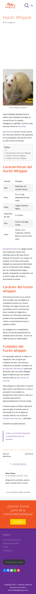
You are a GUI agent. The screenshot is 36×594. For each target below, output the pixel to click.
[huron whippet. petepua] (18, 87)
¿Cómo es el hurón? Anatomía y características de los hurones (18, 436)
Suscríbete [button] (18, 522)
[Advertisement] (18, 46)
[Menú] (32, 5)
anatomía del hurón (13, 249)
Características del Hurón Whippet (18, 153)
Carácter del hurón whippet (16, 156)
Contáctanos (7, 550)
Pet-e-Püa (22, 126)
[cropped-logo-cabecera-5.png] (10, 5)
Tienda (5, 547)
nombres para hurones (12, 418)
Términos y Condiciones (12, 540)
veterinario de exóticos (14, 368)
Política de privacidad (11, 543)
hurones (9, 131)
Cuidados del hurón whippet (16, 158)
